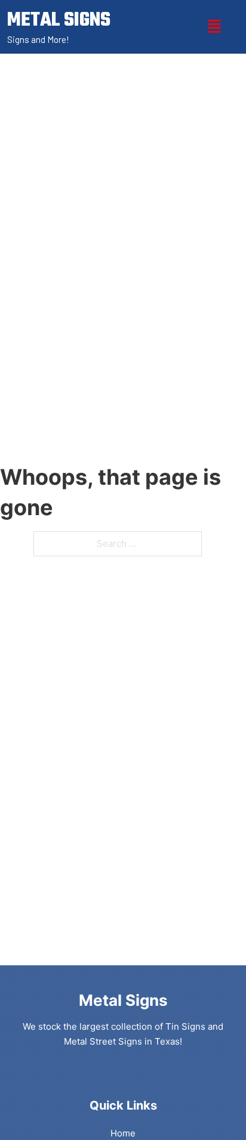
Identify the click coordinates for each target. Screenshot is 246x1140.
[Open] (214, 26)
